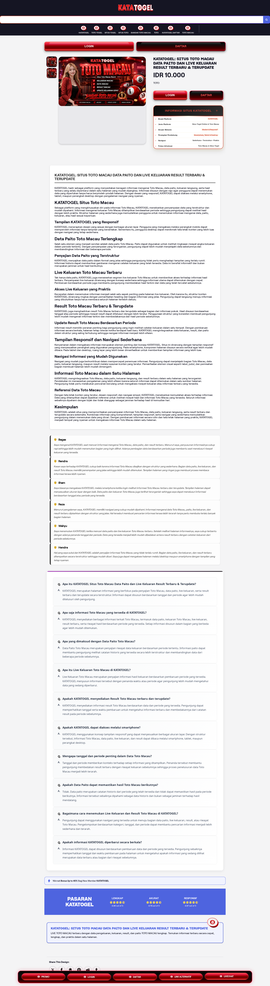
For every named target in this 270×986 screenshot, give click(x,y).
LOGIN (89, 46)
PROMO (45, 975)
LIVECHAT (229, 977)
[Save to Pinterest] (79, 969)
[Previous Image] (61, 101)
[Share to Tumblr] (96, 969)
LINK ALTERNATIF (182, 976)
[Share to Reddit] (88, 969)
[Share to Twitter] (53, 969)
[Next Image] (143, 101)
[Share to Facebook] (61, 969)
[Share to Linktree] (70, 969)
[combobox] (131, 19)
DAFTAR (181, 46)
